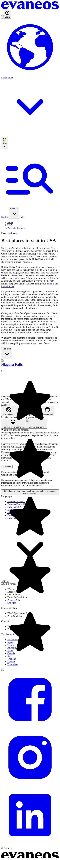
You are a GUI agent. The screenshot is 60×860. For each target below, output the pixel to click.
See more (6, 349)
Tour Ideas (12, 664)
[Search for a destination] (2, 17)
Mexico (11, 661)
